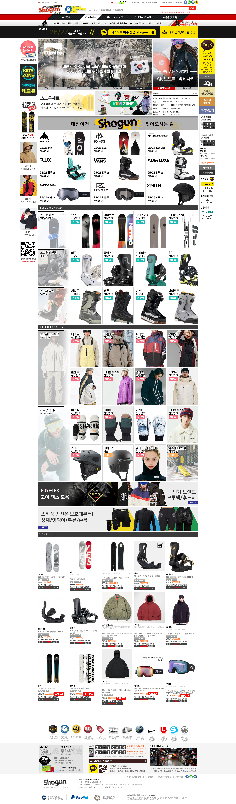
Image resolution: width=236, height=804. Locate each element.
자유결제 (53, 2)
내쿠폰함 (140, 2)
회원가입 (133, 2)
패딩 (184, 12)
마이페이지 (163, 2)
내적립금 (148, 2)
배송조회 (171, 2)
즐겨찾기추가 (43, 2)
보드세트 (172, 12)
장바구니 (155, 2)
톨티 (188, 12)
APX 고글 (179, 12)
